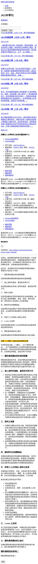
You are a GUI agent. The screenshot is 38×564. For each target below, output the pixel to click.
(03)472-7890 (18, 147)
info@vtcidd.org (19, 145)
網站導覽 (8, 171)
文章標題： (5, 24)
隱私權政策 (9, 175)
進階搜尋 (4, 20)
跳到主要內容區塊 (7, 2)
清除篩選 (4, 30)
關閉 (3, 562)
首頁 (6, 6)
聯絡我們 (8, 173)
